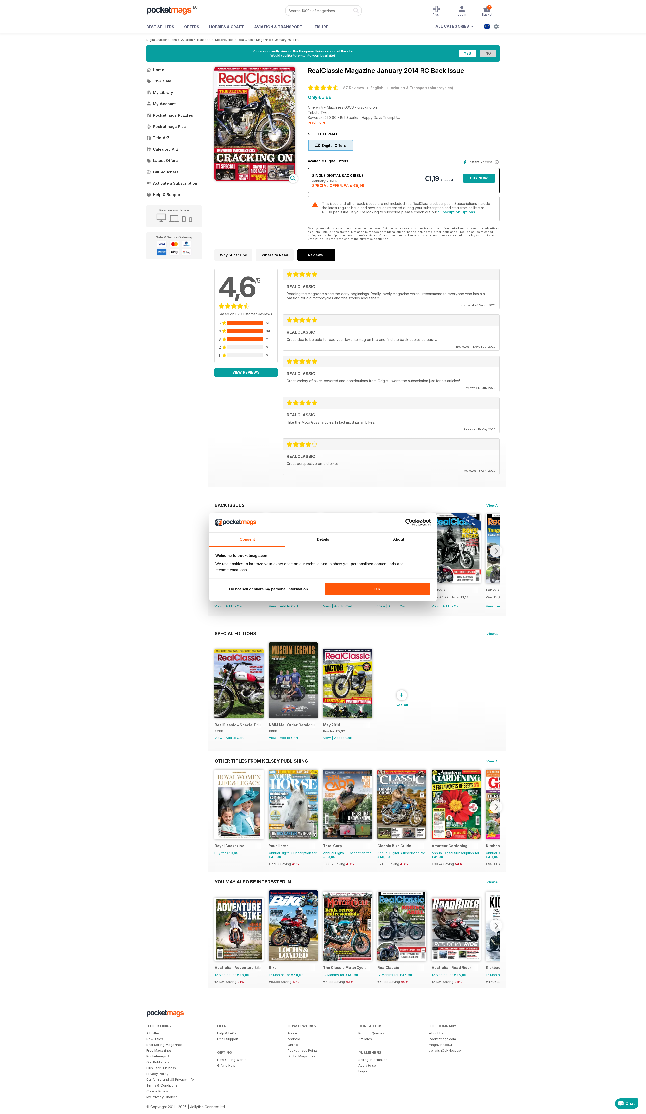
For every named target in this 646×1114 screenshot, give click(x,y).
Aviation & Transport (278, 26)
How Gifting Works (231, 1059)
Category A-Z (166, 149)
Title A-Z (161, 137)
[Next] (496, 551)
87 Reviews (353, 88)
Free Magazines (159, 1050)
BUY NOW (479, 178)
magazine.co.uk (441, 1045)
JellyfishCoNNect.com (446, 1050)
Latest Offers (165, 160)
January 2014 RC (287, 40)
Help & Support (167, 194)
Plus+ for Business (161, 1068)
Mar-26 (438, 590)
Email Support (227, 1039)
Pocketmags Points (303, 1050)
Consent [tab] (247, 539)
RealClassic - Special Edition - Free (237, 725)
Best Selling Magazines (164, 1045)
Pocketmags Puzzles (173, 115)
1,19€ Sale (162, 81)
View (218, 606)
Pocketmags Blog (160, 1056)
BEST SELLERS (160, 26)
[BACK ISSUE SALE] (456, 582)
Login (362, 1071)
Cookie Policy (157, 1091)
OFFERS (191, 26)
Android (294, 1039)
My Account (164, 103)
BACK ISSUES (229, 505)
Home (158, 69)
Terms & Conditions (161, 1085)
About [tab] (398, 539)
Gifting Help (226, 1065)
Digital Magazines (301, 1056)
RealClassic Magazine (254, 40)
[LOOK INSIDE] (254, 179)
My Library (163, 92)
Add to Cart (235, 606)
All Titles (153, 1033)
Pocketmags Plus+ (171, 126)
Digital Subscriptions (161, 40)
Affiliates (365, 1039)
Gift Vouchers (166, 172)
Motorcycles (224, 40)
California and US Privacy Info (170, 1079)
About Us (436, 1033)
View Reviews (246, 372)
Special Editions (235, 633)
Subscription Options (456, 212)
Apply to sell (368, 1065)
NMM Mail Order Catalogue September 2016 (292, 725)
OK (377, 589)
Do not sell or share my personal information (268, 589)
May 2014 (331, 725)
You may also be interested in (252, 881)
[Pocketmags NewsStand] (171, 10)
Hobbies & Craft (226, 26)
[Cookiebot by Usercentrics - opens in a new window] (409, 522)
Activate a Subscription (175, 183)
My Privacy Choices (162, 1097)
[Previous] (218, 806)
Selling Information (373, 1059)
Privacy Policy (157, 1074)
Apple (292, 1033)
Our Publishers (158, 1062)
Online (293, 1045)
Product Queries (371, 1033)
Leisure (320, 26)
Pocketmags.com (442, 1039)
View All (493, 505)
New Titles (154, 1039)
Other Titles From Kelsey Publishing (261, 760)
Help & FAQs (226, 1033)
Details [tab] (323, 539)
